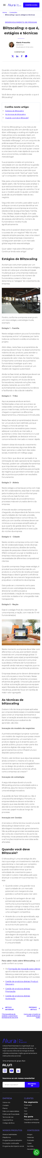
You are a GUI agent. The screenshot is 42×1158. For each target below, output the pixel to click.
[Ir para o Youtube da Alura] (11, 1070)
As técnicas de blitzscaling (15, 114)
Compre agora (31, 5)
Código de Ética (8, 1123)
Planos (5, 1108)
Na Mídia (30, 1146)
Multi (26, 1114)
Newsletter (31, 1149)
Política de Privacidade (11, 1114)
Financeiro (28, 1105)
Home (5, 12)
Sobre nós (6, 1102)
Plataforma (7, 1137)
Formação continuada (11, 1143)
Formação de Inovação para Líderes (24, 969)
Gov (25, 1111)
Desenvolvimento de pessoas (21, 22)
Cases (29, 1143)
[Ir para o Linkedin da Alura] (18, 1070)
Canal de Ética (8, 1120)
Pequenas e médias (31, 1119)
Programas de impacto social (13, 1146)
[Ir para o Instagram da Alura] (5, 1070)
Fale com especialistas (11, 1111)
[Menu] (4, 5)
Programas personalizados (12, 1140)
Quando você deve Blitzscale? (17, 118)
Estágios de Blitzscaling (14, 111)
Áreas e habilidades (10, 1134)
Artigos (29, 1134)
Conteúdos (13, 12)
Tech (26, 1108)
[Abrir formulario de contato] (36, 1152)
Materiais (30, 1137)
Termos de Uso (8, 1117)
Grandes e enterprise (31, 1122)
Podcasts (30, 1140)
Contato (6, 1105)
